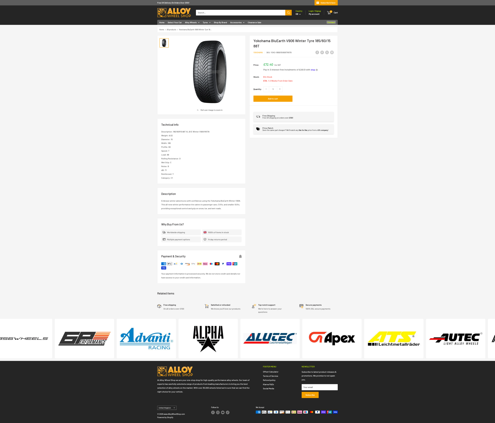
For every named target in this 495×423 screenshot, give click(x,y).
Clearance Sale (254, 22)
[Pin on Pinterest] (322, 52)
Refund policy (269, 380)
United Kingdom (165, 408)
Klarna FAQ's (268, 384)
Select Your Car (175, 22)
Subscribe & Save (328, 3)
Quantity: (257, 89)
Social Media (268, 388)
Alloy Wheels (191, 22)
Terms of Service (270, 376)
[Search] (288, 12)
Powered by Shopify (165, 417)
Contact (331, 22)
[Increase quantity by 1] (280, 89)
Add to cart (273, 98)
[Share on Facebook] (317, 52)
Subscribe (310, 395)
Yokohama (258, 52)
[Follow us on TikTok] (227, 412)
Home (161, 22)
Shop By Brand (220, 22)
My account (314, 14)
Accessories (236, 22)
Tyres (205, 22)
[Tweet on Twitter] (327, 52)
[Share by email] (332, 52)
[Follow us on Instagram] (218, 412)
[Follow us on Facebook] (213, 412)
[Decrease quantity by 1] (266, 89)
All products (171, 29)
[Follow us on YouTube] (223, 412)
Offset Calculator (270, 371)
